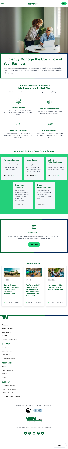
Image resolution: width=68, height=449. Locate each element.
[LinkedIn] (25, 433)
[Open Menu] (2, 3)
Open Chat (59, 446)
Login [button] (64, 3)
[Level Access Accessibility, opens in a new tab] (37, 410)
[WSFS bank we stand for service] (34, 419)
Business (7, 280)
